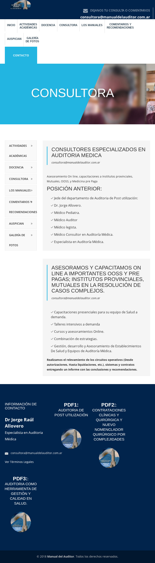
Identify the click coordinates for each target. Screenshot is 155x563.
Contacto (21, 55)
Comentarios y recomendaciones (120, 26)
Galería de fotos (32, 40)
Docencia (48, 25)
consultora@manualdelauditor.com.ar (115, 17)
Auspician (14, 38)
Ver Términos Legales (19, 462)
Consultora (68, 25)
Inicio (11, 25)
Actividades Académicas (28, 26)
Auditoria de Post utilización (71, 410)
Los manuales (92, 25)
